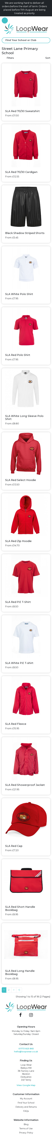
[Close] (49, 8)
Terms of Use (26, 1128)
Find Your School (26, 1102)
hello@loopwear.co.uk (26, 1051)
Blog (26, 1124)
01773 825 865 (26, 1048)
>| (19, 990)
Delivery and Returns (26, 1107)
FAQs (26, 1111)
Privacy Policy (26, 1132)
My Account (26, 1098)
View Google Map (26, 1085)
